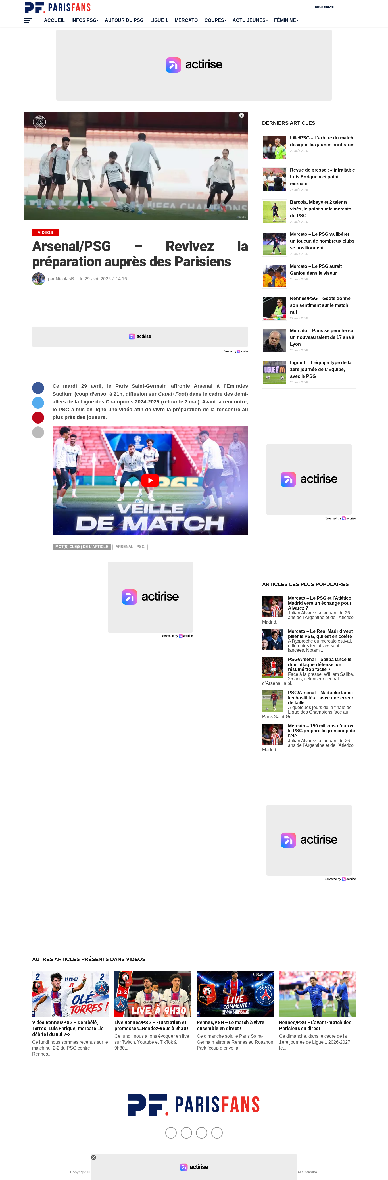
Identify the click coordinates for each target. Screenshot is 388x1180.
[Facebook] (171, 1133)
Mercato (186, 20)
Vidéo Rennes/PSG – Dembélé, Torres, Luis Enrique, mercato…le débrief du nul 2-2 (68, 1028)
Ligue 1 (159, 20)
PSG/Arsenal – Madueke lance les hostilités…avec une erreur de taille (320, 697)
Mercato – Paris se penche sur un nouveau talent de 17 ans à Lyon (322, 337)
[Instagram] (217, 1133)
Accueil (54, 20)
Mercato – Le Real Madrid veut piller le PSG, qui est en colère (320, 634)
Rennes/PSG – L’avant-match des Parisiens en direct (315, 1025)
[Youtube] (201, 1133)
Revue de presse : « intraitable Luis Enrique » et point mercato (322, 177)
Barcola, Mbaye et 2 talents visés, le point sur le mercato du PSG (320, 209)
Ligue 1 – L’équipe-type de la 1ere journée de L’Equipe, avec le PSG (320, 369)
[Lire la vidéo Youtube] (150, 480)
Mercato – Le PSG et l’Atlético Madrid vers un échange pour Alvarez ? (319, 603)
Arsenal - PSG (130, 547)
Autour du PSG (124, 20)
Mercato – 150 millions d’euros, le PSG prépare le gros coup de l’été (321, 731)
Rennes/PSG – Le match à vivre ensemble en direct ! (230, 1025)
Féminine (285, 20)
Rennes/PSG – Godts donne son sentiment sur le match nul (320, 305)
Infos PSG (84, 20)
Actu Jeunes (249, 20)
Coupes (214, 20)
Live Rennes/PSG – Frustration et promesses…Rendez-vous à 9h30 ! (151, 1025)
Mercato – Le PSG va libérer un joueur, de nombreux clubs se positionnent (322, 241)
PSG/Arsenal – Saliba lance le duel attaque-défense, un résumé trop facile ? (319, 664)
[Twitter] (186, 1133)
